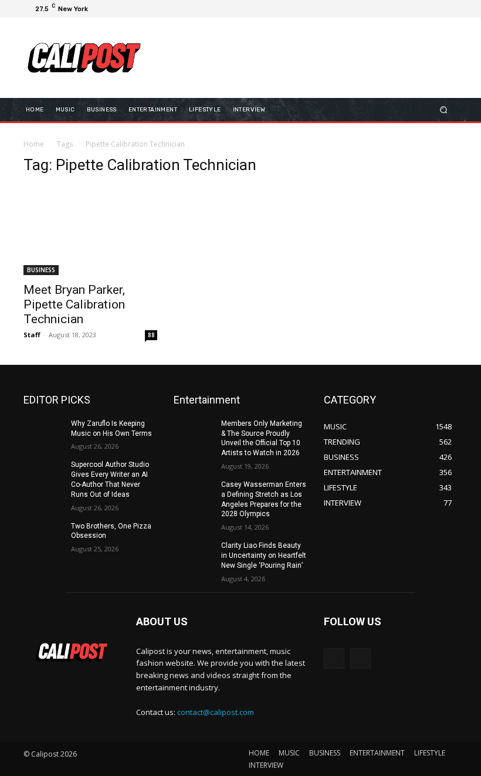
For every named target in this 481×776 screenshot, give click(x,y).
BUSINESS (41, 270)
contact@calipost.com (215, 712)
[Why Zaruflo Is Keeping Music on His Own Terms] (43, 433)
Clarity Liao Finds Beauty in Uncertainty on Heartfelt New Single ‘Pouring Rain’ (263, 555)
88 (151, 335)
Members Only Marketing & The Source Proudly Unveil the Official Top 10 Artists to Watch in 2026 (261, 438)
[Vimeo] (434, 9)
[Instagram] (406, 9)
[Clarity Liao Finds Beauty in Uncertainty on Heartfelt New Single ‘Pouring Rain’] (194, 555)
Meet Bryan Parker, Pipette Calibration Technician (74, 304)
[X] (420, 9)
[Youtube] (448, 9)
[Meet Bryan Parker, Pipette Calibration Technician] (90, 230)
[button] (443, 109)
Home (33, 144)
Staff (31, 334)
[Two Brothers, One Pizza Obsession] (43, 535)
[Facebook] (392, 9)
